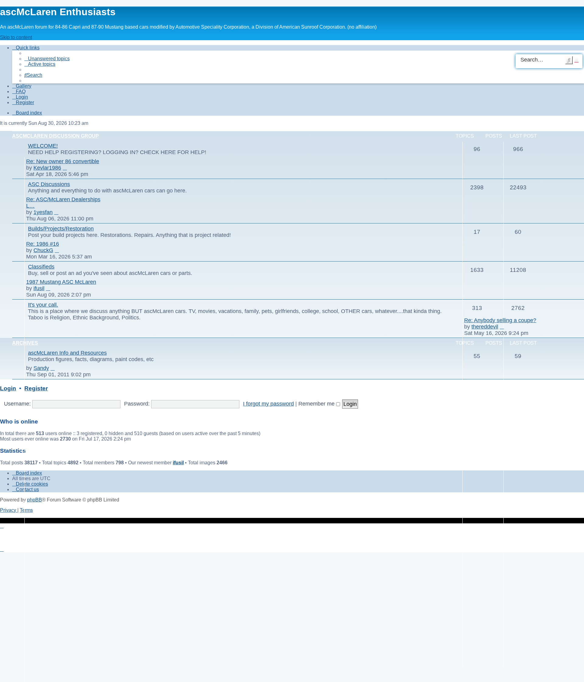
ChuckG (43, 250)
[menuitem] (47, 58)
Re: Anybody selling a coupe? (500, 320)
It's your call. (43, 305)
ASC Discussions (49, 184)
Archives (25, 343)
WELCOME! (43, 146)
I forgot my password (268, 404)
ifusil (38, 288)
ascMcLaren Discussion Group (55, 136)
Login (8, 388)
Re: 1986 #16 (42, 244)
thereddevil (484, 327)
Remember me (317, 404)
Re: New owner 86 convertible (62, 161)
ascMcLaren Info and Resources (67, 353)
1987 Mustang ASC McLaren (61, 282)
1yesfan (43, 212)
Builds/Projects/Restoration (61, 229)
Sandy (41, 368)
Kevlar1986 (47, 168)
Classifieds (41, 267)
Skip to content (16, 37)
